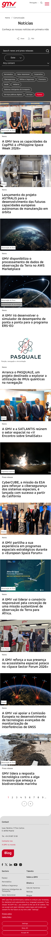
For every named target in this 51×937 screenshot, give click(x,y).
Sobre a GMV (32, 877)
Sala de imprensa (33, 888)
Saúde (6, 84)
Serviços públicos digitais (13, 95)
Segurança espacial (7, 471)
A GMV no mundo (8, 845)
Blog (8, 853)
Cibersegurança (9, 79)
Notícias (29, 892)
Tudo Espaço (5, 649)
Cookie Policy (6, 917)
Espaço (39, 95)
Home (7, 18)
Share (22, 38)
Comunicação (18, 18)
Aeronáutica (8, 74)
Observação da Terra (8, 130)
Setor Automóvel (23, 74)
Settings (25, 924)
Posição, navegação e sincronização (13, 361)
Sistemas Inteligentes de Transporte (12, 890)
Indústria (16, 84)
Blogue (29, 896)
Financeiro (42, 79)
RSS (32, 38)
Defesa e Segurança (27, 79)
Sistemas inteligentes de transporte (17, 89)
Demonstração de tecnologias (11, 304)
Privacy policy (7, 914)
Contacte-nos (7, 841)
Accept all (25, 933)
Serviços (29, 95)
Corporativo (38, 74)
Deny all (25, 928)
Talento (30, 871)
